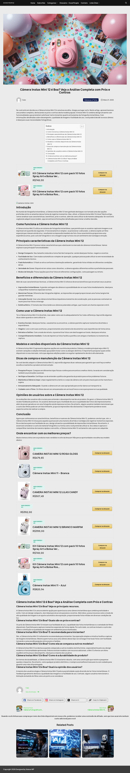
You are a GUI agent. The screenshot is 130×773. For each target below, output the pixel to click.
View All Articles (31, 692)
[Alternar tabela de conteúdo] (81, 126)
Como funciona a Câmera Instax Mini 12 (60, 132)
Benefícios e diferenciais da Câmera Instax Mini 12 (64, 137)
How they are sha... (91, 748)
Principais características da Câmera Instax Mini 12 (64, 134)
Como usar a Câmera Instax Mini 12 (59, 139)
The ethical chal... (58, 748)
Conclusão (51, 154)
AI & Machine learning (59, 745)
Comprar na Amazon (102, 174)
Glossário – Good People (69, 3)
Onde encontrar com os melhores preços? (62, 156)
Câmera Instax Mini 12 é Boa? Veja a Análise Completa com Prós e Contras (62, 160)
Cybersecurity (23, 745)
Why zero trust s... (25, 748)
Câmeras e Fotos (91, 100)
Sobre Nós (41, 3)
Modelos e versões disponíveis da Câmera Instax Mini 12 (64, 143)
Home (33, 3)
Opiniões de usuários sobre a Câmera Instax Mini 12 (64, 151)
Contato (84, 3)
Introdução (51, 129)
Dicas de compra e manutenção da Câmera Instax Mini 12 (64, 147)
